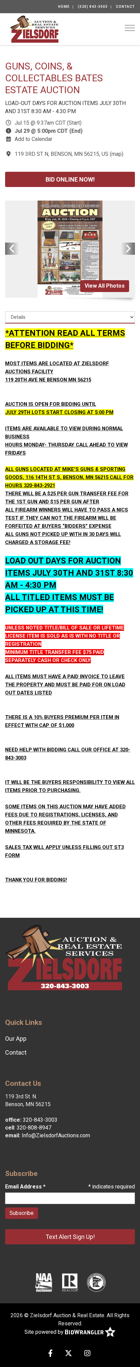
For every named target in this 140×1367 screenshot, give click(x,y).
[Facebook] (50, 1354)
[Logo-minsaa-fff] (96, 1282)
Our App (16, 1038)
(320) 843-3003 (93, 6)
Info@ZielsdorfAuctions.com (56, 1135)
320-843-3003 (40, 1120)
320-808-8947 (34, 1127)
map (116, 154)
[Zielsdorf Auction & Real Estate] (34, 28)
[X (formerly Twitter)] (68, 1354)
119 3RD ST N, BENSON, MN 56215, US (61, 154)
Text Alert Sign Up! (70, 1236)
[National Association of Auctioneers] (44, 1282)
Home (64, 6)
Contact (125, 6)
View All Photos (105, 286)
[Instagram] (87, 1354)
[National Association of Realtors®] (70, 1282)
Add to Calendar (33, 139)
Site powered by (44, 1332)
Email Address (25, 1186)
